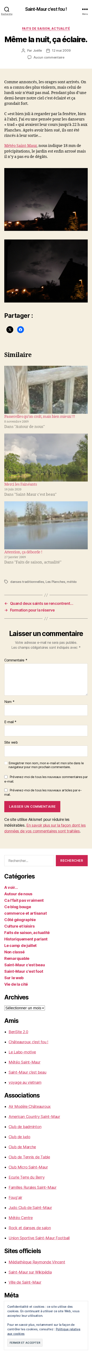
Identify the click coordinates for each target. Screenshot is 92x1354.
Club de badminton (25, 1126)
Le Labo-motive (22, 1052)
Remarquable (16, 958)
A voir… (11, 887)
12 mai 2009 (61, 50)
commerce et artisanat (25, 913)
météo (72, 582)
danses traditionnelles (27, 582)
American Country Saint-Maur (34, 1116)
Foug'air (15, 1197)
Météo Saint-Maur (20, 145)
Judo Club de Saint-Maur (30, 1207)
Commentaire (15, 660)
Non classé (14, 952)
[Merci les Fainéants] (46, 458)
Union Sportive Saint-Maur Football (39, 1238)
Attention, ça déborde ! (23, 552)
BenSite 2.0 (18, 1032)
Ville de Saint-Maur (25, 1282)
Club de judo (19, 1137)
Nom (9, 702)
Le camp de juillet (20, 945)
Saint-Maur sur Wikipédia (30, 1272)
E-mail (10, 722)
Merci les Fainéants (20, 484)
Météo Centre (21, 1217)
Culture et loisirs (19, 926)
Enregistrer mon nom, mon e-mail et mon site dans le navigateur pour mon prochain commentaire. (46, 765)
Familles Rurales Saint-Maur (32, 1187)
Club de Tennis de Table (29, 1157)
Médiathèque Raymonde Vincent (37, 1262)
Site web (11, 742)
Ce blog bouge (17, 907)
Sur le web (13, 978)
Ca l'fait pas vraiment (24, 900)
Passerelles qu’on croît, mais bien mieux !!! (39, 416)
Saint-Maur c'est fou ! (46, 9)
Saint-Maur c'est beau (24, 965)
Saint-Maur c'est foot (23, 971)
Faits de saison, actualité (46, 28)
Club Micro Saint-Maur (28, 1167)
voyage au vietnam (25, 1082)
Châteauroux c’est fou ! (28, 1042)
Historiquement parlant (25, 939)
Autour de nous (18, 894)
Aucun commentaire (49, 57)
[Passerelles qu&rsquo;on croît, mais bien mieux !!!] (46, 390)
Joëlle (37, 50)
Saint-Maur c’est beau (27, 1072)
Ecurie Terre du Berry (27, 1177)
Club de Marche (22, 1147)
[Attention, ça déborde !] (46, 525)
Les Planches (55, 582)
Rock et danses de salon (30, 1228)
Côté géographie (20, 919)
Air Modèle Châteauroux (30, 1106)
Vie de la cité (16, 984)
